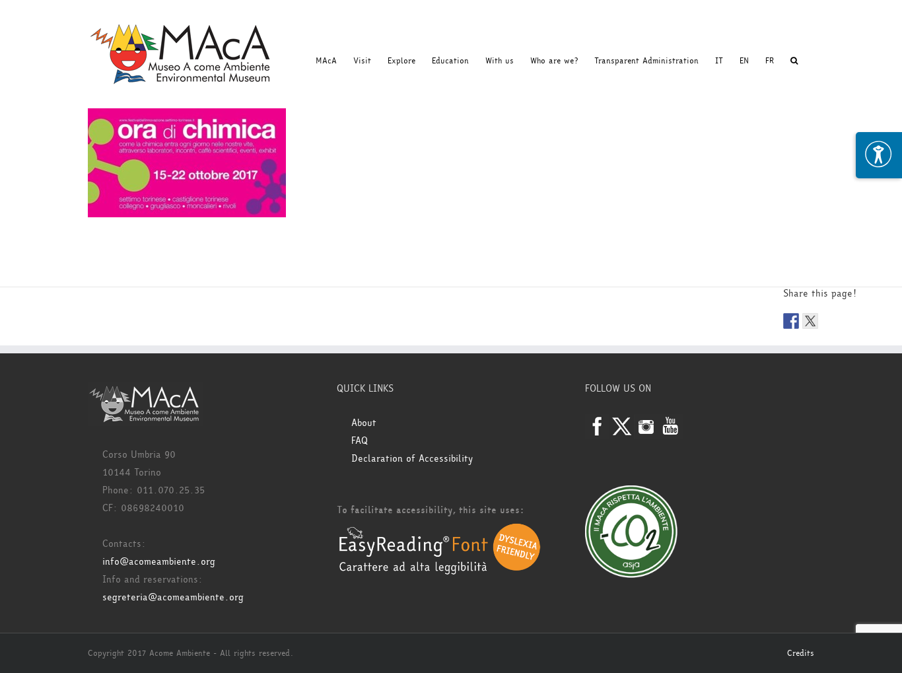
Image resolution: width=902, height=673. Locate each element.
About (363, 423)
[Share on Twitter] (810, 321)
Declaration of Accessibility (412, 459)
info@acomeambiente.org (158, 562)
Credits (800, 653)
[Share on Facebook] (791, 321)
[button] (794, 61)
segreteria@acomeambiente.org (173, 597)
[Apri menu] (879, 155)
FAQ (359, 441)
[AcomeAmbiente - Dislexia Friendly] (440, 530)
